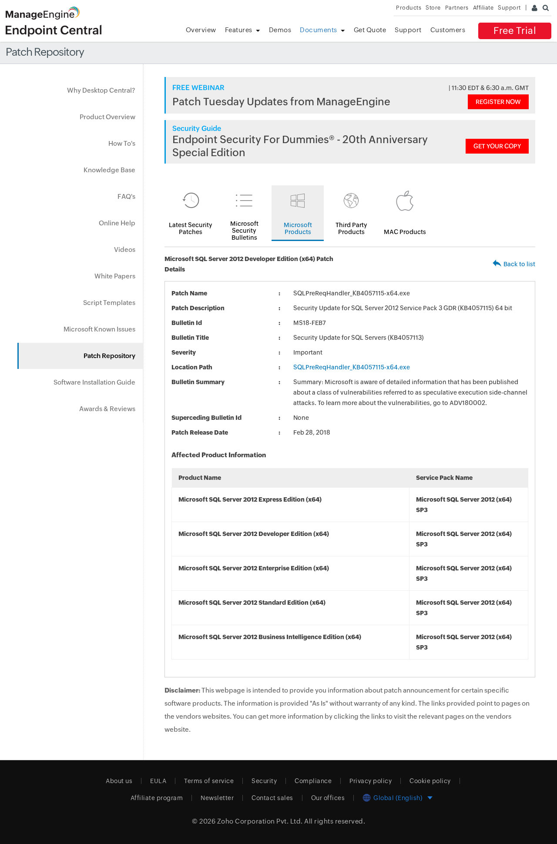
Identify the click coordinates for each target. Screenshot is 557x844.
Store (433, 7)
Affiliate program (157, 798)
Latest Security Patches (190, 228)
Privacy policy (370, 781)
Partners (457, 7)
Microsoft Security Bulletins (244, 230)
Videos (124, 249)
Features (238, 29)
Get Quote (370, 29)
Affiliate (483, 7)
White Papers (114, 276)
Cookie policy (430, 781)
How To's (121, 143)
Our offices (328, 798)
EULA (158, 781)
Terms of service (209, 781)
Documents (318, 29)
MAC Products (405, 231)
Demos (280, 29)
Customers (448, 29)
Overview (201, 29)
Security (264, 781)
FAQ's (126, 196)
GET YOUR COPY (497, 146)
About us (119, 781)
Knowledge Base (109, 170)
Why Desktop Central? (101, 90)
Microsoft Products (298, 228)
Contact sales (272, 798)
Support (408, 29)
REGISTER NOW (498, 101)
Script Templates (109, 302)
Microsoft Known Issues (99, 329)
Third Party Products (351, 228)
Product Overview (107, 117)
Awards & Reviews (107, 408)
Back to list (519, 264)
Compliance (313, 781)
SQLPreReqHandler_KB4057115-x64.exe (351, 367)
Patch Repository (109, 355)
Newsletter (217, 798)
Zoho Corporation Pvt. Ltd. (260, 821)
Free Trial (514, 30)
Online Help (117, 223)
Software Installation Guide (94, 382)
